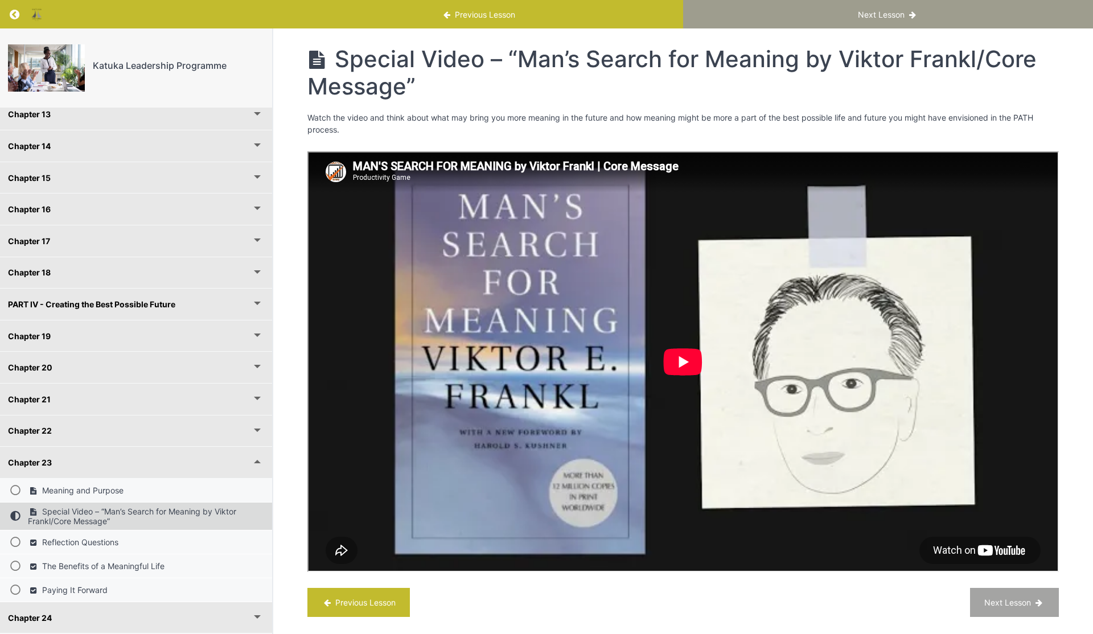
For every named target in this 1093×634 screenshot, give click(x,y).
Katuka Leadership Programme (160, 65)
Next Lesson (1008, 602)
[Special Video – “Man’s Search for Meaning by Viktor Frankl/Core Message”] (46, 68)
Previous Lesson (364, 602)
